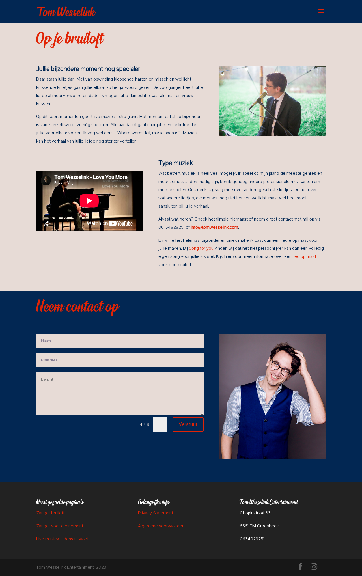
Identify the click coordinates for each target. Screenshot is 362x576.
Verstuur (188, 424)
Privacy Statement (155, 513)
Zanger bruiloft (50, 513)
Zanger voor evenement (59, 526)
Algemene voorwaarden (161, 526)
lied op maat (304, 256)
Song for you (201, 248)
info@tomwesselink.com (214, 227)
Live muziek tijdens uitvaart (62, 539)
